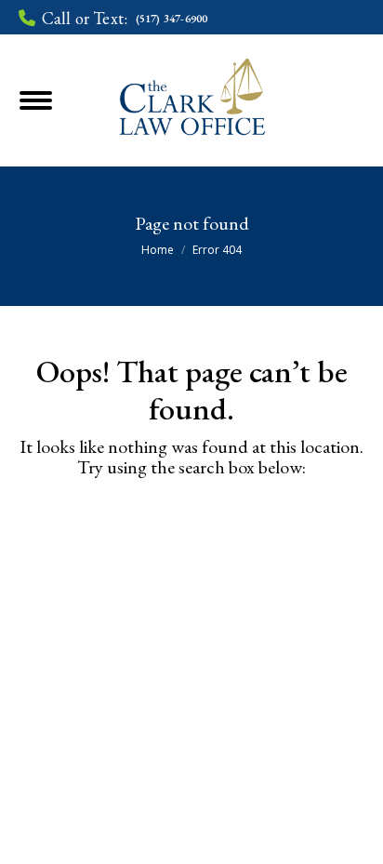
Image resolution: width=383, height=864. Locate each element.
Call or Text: (124, 18)
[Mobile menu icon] (59, 100)
